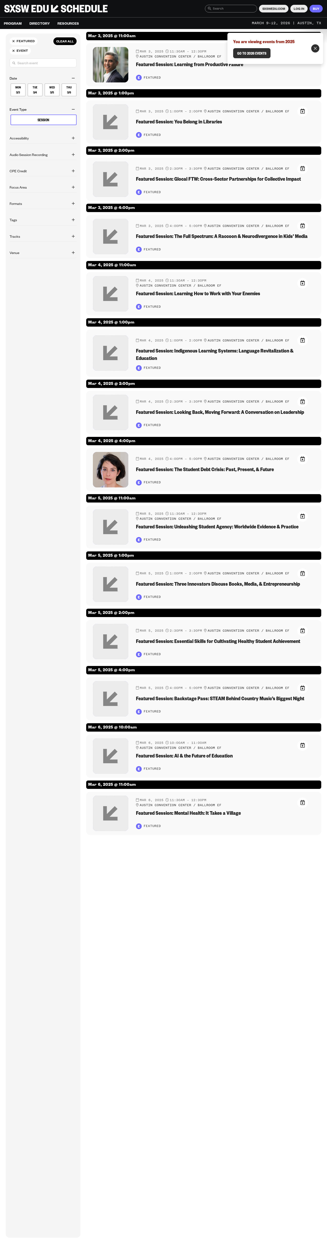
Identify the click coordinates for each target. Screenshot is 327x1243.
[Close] (315, 48)
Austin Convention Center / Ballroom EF (180, 56)
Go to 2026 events (251, 53)
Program (13, 23)
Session (43, 120)
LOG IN (299, 9)
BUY (316, 9)
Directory (39, 23)
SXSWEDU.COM (273, 9)
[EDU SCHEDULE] (56, 8)
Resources (68, 23)
